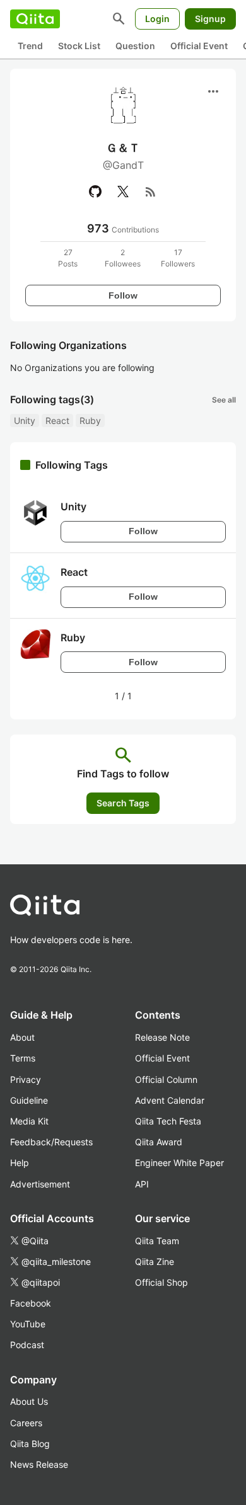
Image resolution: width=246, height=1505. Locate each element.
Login (157, 18)
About (22, 1037)
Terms (22, 1058)
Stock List (79, 45)
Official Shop (161, 1282)
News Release (39, 1464)
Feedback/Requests (51, 1141)
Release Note (162, 1037)
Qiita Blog (30, 1443)
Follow (123, 295)
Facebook (30, 1303)
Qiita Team (157, 1240)
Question (135, 45)
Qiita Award (158, 1141)
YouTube (27, 1324)
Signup (210, 18)
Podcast (27, 1344)
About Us (29, 1401)
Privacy (25, 1079)
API (142, 1184)
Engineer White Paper (179, 1162)
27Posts (68, 258)
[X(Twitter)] (123, 191)
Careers (26, 1422)
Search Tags (123, 803)
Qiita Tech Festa (168, 1121)
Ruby (90, 420)
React (57, 420)
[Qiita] (35, 18)
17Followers (178, 258)
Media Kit (29, 1121)
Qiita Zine (154, 1261)
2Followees (123, 258)
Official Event (199, 45)
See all (224, 399)
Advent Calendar (169, 1100)
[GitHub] (95, 191)
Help (19, 1162)
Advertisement (40, 1184)
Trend (30, 45)
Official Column (166, 1079)
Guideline (29, 1100)
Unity (24, 420)
